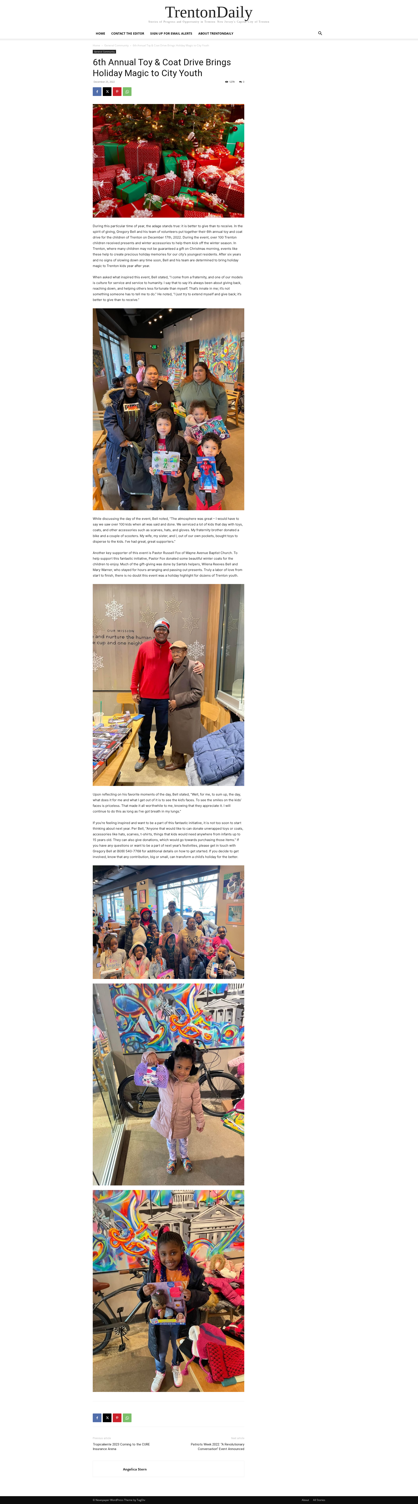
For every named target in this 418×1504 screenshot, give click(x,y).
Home (100, 33)
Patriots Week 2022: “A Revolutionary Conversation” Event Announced (217, 1446)
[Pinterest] (117, 91)
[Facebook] (97, 91)
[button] (320, 34)
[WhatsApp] (127, 91)
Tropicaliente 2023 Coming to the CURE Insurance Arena (121, 1446)
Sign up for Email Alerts (171, 33)
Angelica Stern (135, 1469)
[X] (107, 91)
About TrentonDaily (215, 33)
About (305, 1500)
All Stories (319, 1500)
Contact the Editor (127, 33)
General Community (116, 45)
